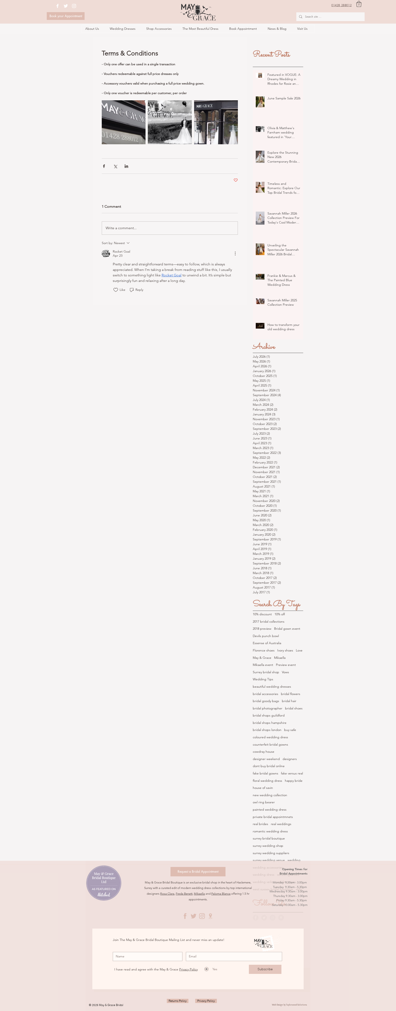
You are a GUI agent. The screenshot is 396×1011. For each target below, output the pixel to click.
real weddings (281, 824)
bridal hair (289, 701)
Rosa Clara (167, 893)
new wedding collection (270, 795)
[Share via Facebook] (104, 166)
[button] (358, 4)
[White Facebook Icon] (57, 6)
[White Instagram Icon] (74, 6)
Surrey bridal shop (266, 672)
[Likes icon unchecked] (116, 290)
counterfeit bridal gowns (270, 744)
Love (299, 650)
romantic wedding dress (270, 831)
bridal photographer (267, 708)
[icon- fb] (185, 916)
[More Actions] (235, 253)
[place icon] (210, 916)
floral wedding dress (267, 781)
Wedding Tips (263, 679)
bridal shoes (293, 708)
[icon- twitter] (193, 916)
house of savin (263, 788)
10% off (280, 614)
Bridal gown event (287, 629)
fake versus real (292, 773)
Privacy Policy (188, 969)
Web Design (277, 1004)
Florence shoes (264, 650)
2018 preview (262, 629)
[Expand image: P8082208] (216, 122)
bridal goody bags (266, 701)
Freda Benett (184, 893)
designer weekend (266, 759)
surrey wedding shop (268, 846)
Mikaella (280, 658)
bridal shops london (267, 730)
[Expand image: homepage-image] (170, 122)
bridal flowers (290, 694)
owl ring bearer (264, 802)
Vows (285, 672)
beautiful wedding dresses (272, 686)
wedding (294, 860)
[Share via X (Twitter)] (115, 166)
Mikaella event (263, 665)
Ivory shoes (285, 650)
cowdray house (263, 751)
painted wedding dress (269, 809)
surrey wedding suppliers (271, 853)
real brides (260, 824)
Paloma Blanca (221, 893)
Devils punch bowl (266, 636)
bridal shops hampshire (269, 723)
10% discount (262, 614)
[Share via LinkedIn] (126, 166)
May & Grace (262, 658)
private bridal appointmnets (273, 817)
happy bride (293, 781)
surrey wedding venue (269, 860)
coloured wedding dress (270, 737)
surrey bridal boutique (269, 838)
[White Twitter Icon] (66, 6)
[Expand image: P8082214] (124, 122)
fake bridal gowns (265, 773)
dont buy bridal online (269, 766)
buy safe (290, 730)
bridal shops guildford (269, 715)
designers (290, 759)
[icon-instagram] (202, 916)
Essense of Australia (267, 643)
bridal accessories (265, 694)
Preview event (286, 665)
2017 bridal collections (268, 621)
